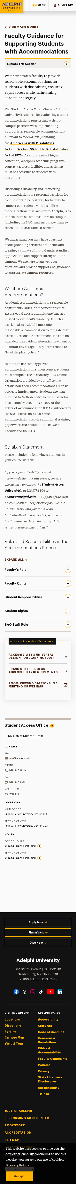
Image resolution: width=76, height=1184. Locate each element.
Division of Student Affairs (25, 736)
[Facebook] (16, 991)
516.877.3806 (17, 770)
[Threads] (24, 991)
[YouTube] (50, 991)
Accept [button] (19, 1176)
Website (14, 794)
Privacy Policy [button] (17, 1165)
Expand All (14, 559)
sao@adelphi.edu (22, 496)
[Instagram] (32, 991)
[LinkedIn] (59, 991)
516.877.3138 (17, 782)
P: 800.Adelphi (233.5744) (38, 979)
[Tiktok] (41, 991)
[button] (39, 5)
